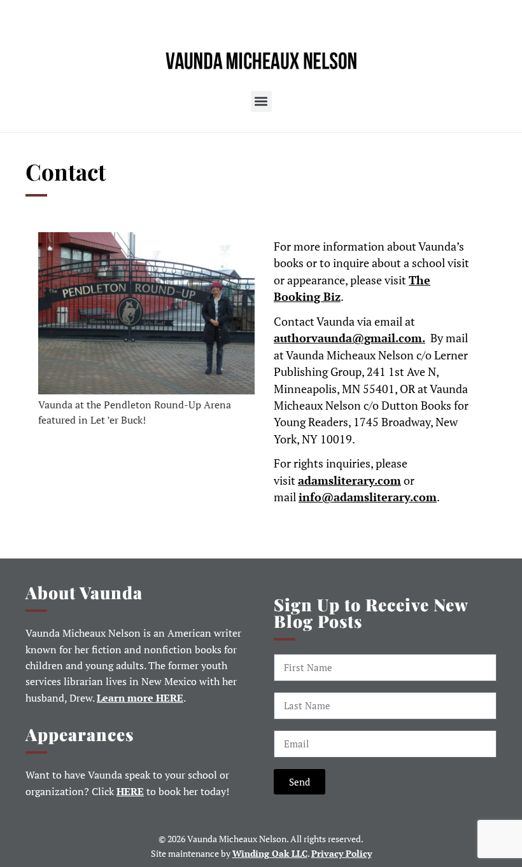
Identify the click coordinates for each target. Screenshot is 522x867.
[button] (261, 101)
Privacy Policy (341, 853)
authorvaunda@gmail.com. (349, 338)
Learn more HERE (140, 698)
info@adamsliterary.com (368, 497)
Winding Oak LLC (269, 853)
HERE (130, 791)
